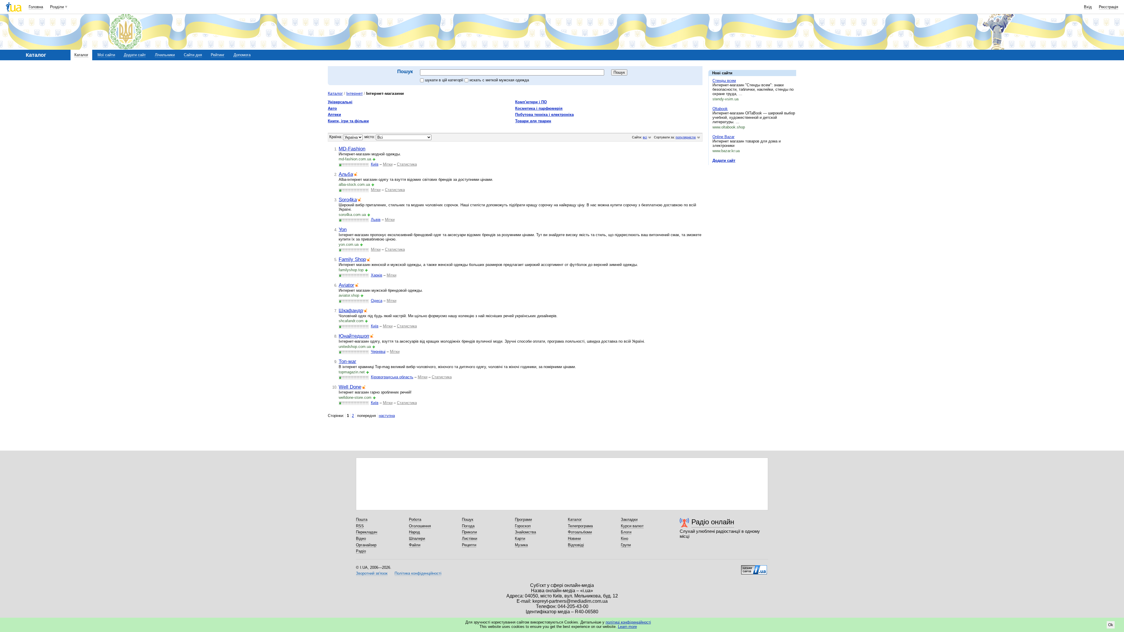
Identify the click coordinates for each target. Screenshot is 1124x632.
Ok (1110, 625)
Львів (376, 219)
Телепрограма (580, 526)
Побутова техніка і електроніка (544, 114)
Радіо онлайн (712, 522)
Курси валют (632, 526)
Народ (414, 532)
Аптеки (334, 114)
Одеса (376, 300)
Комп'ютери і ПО (531, 102)
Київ (374, 164)
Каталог (81, 55)
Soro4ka (348, 199)
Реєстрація (1108, 7)
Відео (361, 538)
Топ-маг (347, 361)
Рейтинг (218, 55)
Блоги (626, 532)
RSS (360, 526)
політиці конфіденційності (628, 622)
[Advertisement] (752, 205)
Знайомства (525, 532)
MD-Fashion (352, 149)
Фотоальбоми (580, 532)
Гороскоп (523, 526)
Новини (574, 538)
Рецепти (469, 545)
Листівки (469, 538)
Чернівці (378, 351)
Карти (520, 538)
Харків (376, 275)
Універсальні (340, 102)
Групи (626, 545)
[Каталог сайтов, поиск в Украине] (754, 567)
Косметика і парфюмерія (539, 108)
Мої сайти (106, 55)
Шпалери (417, 538)
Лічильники (165, 55)
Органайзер (366, 545)
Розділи (57, 7)
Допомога (242, 55)
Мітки (388, 164)
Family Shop (352, 259)
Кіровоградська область (392, 377)
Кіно (624, 538)
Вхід (1088, 7)
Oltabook (720, 109)
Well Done (350, 387)
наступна (387, 415)
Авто (332, 108)
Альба (346, 174)
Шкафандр (351, 310)
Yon (343, 229)
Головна (36, 7)
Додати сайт (135, 55)
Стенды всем (724, 80)
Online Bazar (723, 137)
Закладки (629, 519)
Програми (523, 519)
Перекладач (366, 532)
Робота (415, 519)
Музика (521, 545)
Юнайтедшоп (354, 336)
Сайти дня (193, 55)
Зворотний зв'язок (372, 573)
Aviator (346, 285)
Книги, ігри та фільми (348, 121)
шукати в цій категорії (445, 80)
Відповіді (576, 545)
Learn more (627, 626)
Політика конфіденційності (418, 573)
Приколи (469, 532)
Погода (468, 526)
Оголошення (420, 526)
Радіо (361, 551)
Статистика (407, 164)
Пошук (467, 519)
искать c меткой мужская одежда (499, 80)
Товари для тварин (533, 121)
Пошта (361, 519)
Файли (414, 545)
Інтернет (354, 93)
